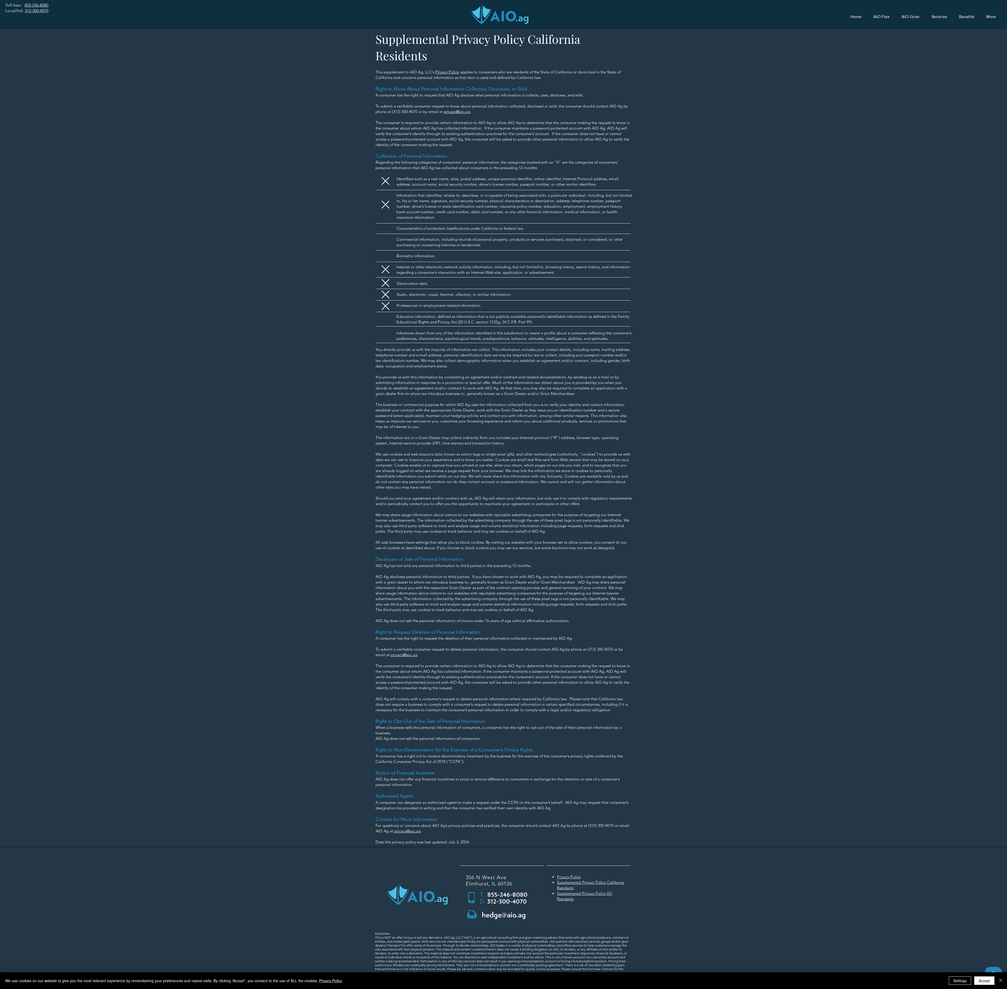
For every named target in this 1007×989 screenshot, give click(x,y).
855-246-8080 (36, 5)
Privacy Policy (447, 72)
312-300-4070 (36, 10)
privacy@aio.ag (457, 111)
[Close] (1001, 980)
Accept (984, 980)
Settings (960, 980)
